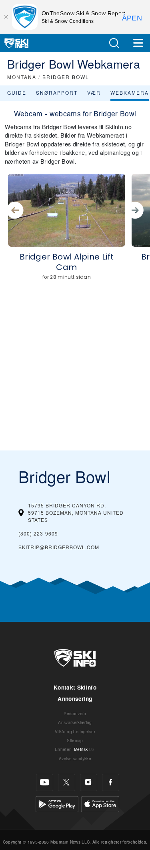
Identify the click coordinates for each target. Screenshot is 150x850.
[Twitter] (66, 782)
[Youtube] (44, 782)
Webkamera (129, 92)
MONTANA (21, 76)
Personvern (75, 713)
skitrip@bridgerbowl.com (58, 547)
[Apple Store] (100, 803)
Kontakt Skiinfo (75, 687)
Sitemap (75, 740)
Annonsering (75, 698)
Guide (16, 92)
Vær (94, 92)
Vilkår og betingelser (75, 731)
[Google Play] (57, 803)
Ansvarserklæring (75, 722)
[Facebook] (110, 782)
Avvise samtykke (75, 758)
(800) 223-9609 (38, 533)
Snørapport (57, 92)
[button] (114, 43)
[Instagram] (88, 782)
